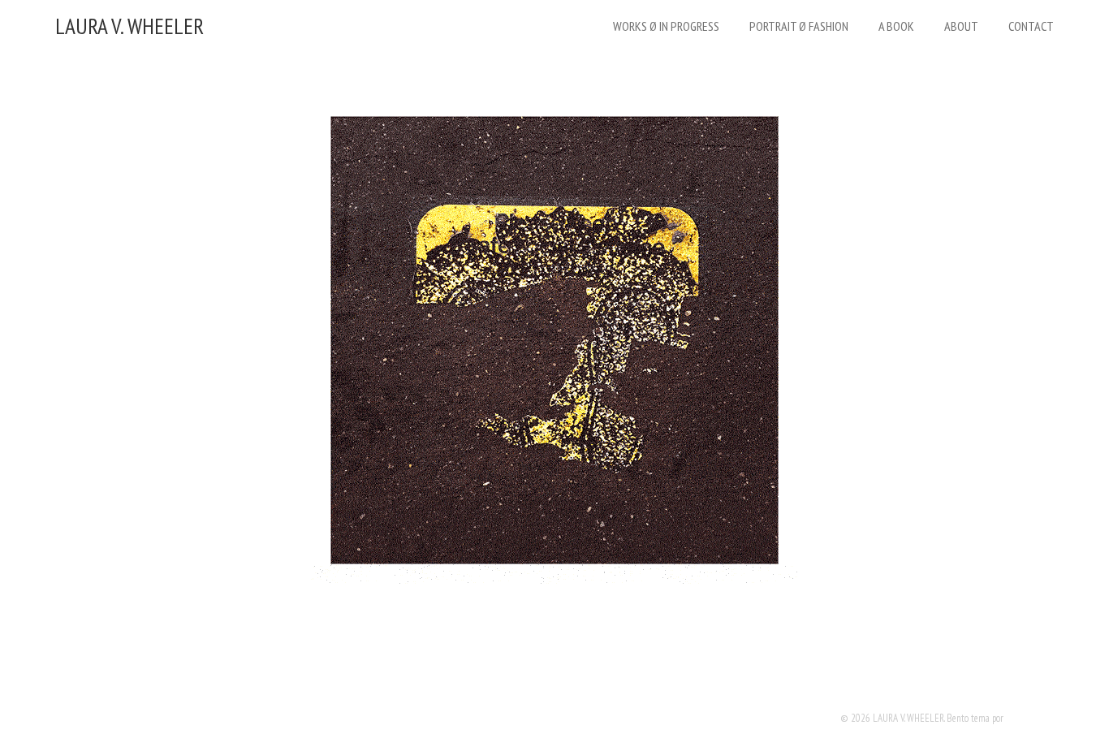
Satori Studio (1030, 718)
